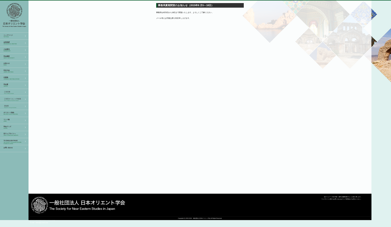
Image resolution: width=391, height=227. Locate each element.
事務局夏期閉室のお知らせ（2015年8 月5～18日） (14, 14)
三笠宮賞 (9, 92)
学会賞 (6, 85)
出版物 (11, 78)
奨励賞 (10, 106)
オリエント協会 (11, 113)
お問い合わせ (8, 147)
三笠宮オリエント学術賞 (12, 99)
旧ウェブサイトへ (11, 134)
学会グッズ (7, 127)
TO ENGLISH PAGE (12, 142)
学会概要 (9, 56)
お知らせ (7, 64)
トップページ (8, 35)
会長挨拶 (10, 42)
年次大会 (8, 71)
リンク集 (7, 120)
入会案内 (7, 49)
